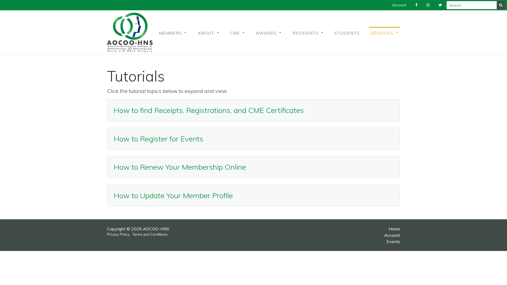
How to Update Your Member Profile (173, 195)
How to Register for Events (158, 138)
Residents (306, 33)
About (207, 33)
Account (392, 235)
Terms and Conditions (150, 234)
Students (347, 33)
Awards (267, 33)
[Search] (501, 5)
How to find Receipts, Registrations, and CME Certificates (209, 110)
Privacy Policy (118, 234)
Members (171, 33)
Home (394, 228)
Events (393, 241)
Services (383, 33)
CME (235, 33)
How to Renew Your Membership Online (180, 167)
